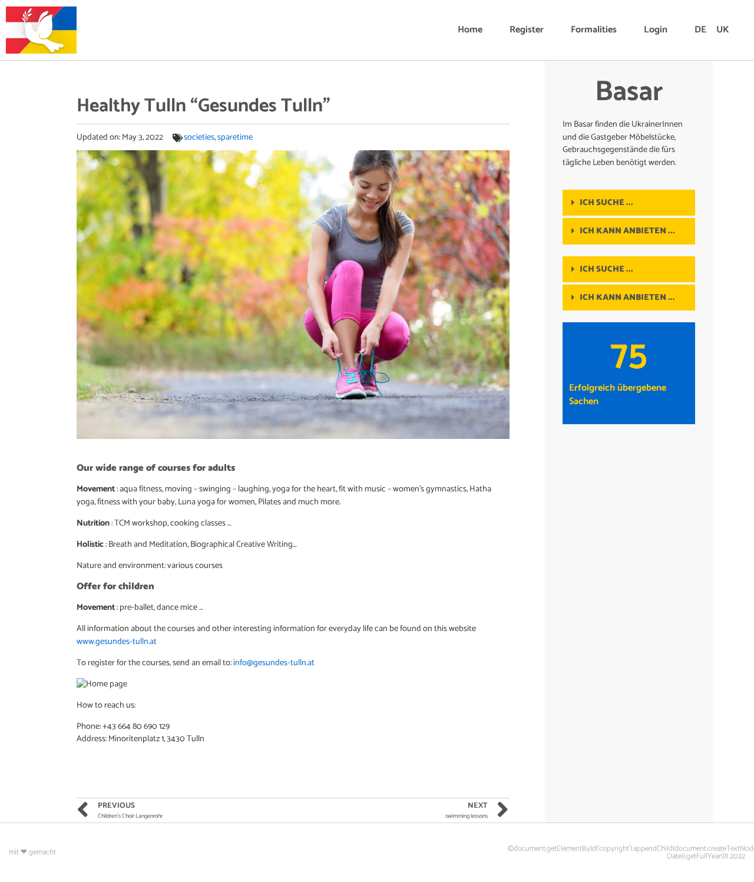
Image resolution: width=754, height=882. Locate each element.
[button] (629, 203)
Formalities (594, 30)
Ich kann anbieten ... (627, 231)
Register (527, 30)
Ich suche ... (606, 203)
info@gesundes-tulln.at (274, 663)
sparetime (235, 137)
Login (655, 30)
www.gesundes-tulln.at (117, 642)
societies (199, 137)
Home (470, 30)
